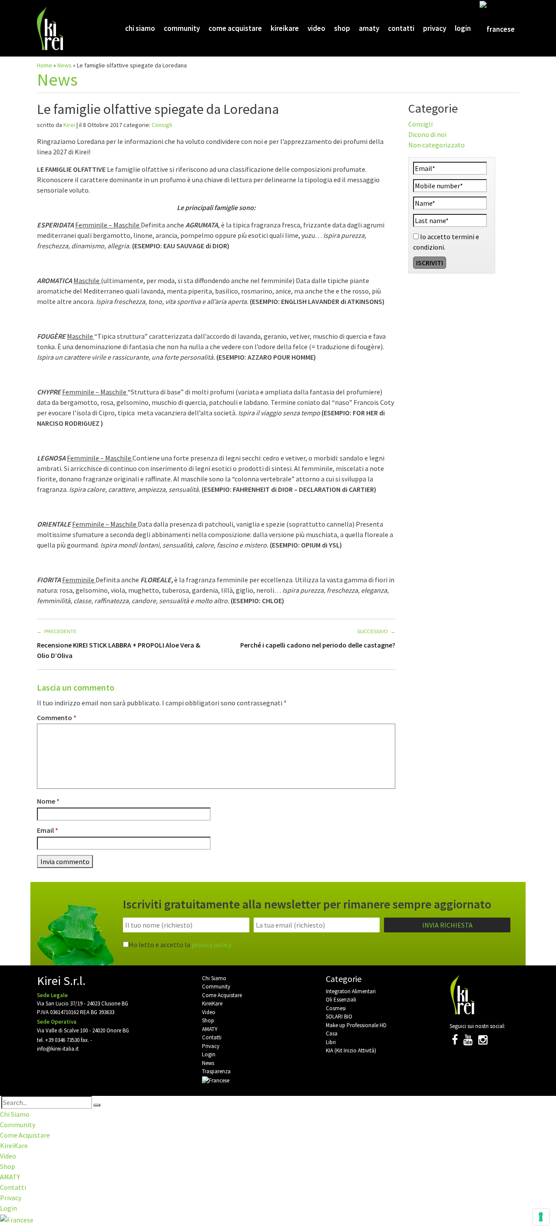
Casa (332, 1033)
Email (47, 830)
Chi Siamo (140, 28)
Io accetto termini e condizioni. (446, 241)
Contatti (401, 28)
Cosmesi (336, 1008)
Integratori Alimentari (351, 991)
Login (463, 28)
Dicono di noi (427, 134)
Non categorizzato (436, 144)
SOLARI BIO (339, 1016)
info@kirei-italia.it (58, 1048)
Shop (342, 28)
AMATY (369, 28)
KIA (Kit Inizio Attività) (351, 1050)
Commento (56, 717)
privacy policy (212, 944)
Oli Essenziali (341, 999)
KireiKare (285, 28)
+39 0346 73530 (62, 1040)
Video (316, 28)
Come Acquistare (235, 28)
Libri (331, 1042)
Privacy (434, 28)
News (64, 65)
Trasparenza (216, 1071)
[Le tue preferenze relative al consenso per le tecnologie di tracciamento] (541, 1217)
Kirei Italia (51, 28)
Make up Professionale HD (356, 1025)
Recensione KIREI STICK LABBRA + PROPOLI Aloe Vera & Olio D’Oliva (118, 650)
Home (44, 65)
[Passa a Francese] (497, 28)
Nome (48, 801)
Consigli (162, 125)
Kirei (69, 125)
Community (182, 28)
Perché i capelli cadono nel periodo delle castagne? (317, 645)
